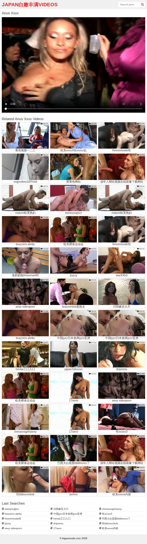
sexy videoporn (13, 528)
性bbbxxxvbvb (109, 523)
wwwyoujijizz (11, 508)
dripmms (58, 523)
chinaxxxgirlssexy (111, 508)
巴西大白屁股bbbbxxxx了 (115, 518)
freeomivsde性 (12, 518)
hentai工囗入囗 (61, 518)
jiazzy (7, 523)
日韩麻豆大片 (60, 508)
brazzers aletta (13, 513)
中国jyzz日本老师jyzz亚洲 (67, 513)
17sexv (57, 528)
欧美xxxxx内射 (109, 528)
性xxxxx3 (106, 513)
